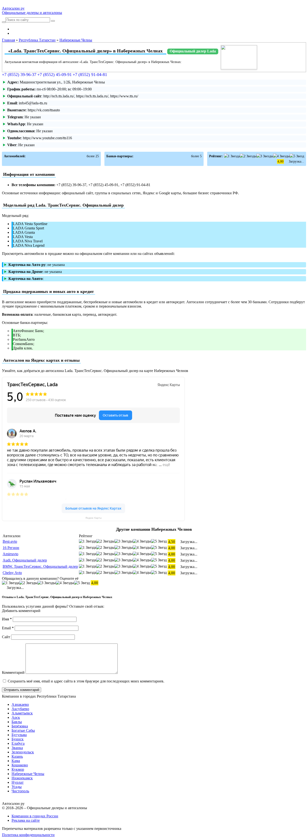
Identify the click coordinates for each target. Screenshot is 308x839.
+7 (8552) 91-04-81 (90, 74)
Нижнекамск (22, 778)
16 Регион (11, 548)
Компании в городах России (35, 816)
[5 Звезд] (297, 156)
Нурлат (18, 782)
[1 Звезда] (232, 156)
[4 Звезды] (281, 156)
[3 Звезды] (265, 156)
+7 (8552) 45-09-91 (54, 74)
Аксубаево (20, 709)
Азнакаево (20, 704)
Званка (17, 748)
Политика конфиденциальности (28, 835)
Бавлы (17, 722)
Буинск (18, 739)
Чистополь (20, 791)
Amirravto (10, 554)
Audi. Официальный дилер (25, 560)
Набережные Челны (28, 774)
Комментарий (13, 672)
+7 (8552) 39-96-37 (19, 74)
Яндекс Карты (93, 518)
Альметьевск (22, 713)
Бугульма (19, 735)
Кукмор (18, 769)
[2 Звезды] (248, 156)
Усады (17, 787)
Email (8, 628)
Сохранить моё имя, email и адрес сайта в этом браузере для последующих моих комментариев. (86, 681)
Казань (17, 756)
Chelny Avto (12, 573)
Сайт (6, 637)
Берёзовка (20, 726)
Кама (16, 761)
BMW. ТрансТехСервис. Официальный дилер (40, 566)
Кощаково (20, 765)
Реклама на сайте (26, 820)
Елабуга (18, 743)
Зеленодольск (23, 752)
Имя (7, 619)
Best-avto (10, 541)
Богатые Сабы (23, 730)
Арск (16, 717)
